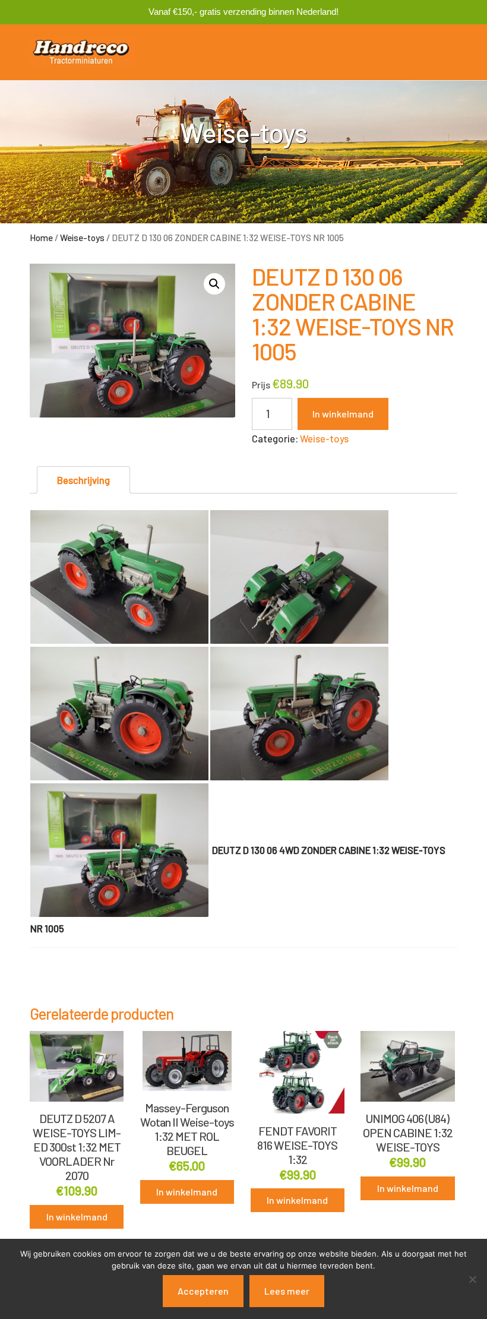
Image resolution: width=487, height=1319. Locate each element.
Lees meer (286, 1290)
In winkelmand (343, 413)
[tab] (83, 480)
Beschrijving (83, 480)
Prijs (261, 384)
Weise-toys (82, 237)
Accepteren (203, 1290)
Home (41, 237)
